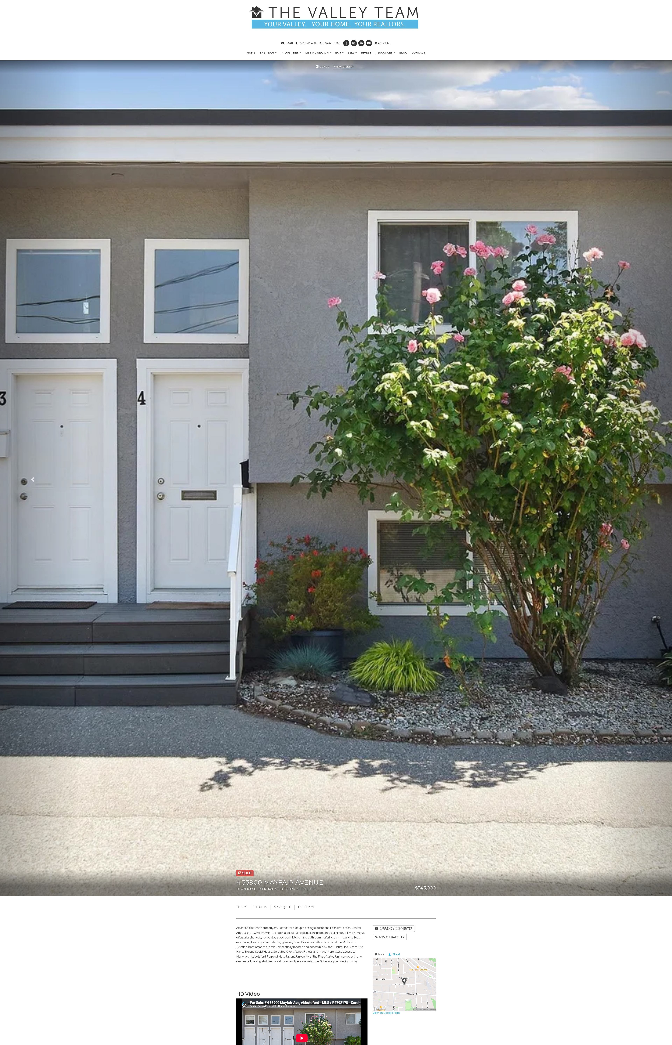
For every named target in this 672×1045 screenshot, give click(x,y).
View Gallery (344, 66)
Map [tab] (381, 954)
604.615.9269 (331, 43)
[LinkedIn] (361, 43)
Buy (338, 52)
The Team (267, 52)
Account (384, 43)
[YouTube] (369, 43)
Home (251, 52)
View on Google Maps (386, 1012)
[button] (40, 478)
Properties (290, 52)
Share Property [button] (391, 936)
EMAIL (289, 43)
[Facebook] (346, 43)
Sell (351, 52)
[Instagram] (354, 43)
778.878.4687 (307, 43)
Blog (403, 52)
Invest (366, 52)
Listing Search (317, 52)
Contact (418, 52)
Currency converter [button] (395, 928)
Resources (384, 52)
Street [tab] (396, 954)
